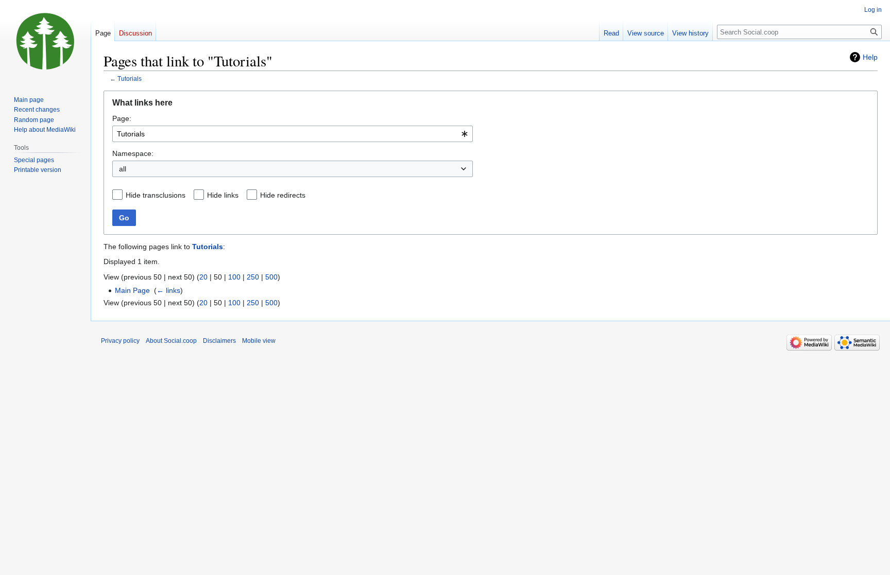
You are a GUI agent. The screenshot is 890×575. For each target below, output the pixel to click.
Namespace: (132, 153)
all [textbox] (122, 169)
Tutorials (129, 78)
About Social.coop (171, 340)
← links (168, 290)
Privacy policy (120, 340)
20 (203, 277)
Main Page (132, 290)
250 (253, 277)
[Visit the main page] (45, 41)
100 (234, 277)
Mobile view (259, 340)
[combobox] (292, 134)
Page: (121, 118)
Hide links (222, 195)
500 (271, 277)
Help (870, 57)
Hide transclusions (155, 195)
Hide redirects (282, 195)
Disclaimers (219, 340)
